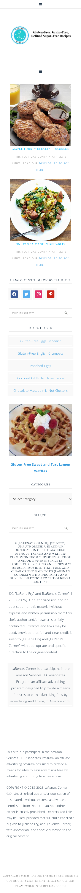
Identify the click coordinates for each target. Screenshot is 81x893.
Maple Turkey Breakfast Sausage (40, 149)
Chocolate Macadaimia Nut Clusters (40, 390)
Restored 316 (68, 875)
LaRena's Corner (40, 36)
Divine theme (42, 875)
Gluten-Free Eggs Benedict (40, 341)
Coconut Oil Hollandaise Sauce (40, 378)
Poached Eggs (40, 366)
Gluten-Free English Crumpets (40, 353)
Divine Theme (46, 881)
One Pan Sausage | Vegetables (40, 244)
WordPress (45, 886)
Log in (61, 886)
